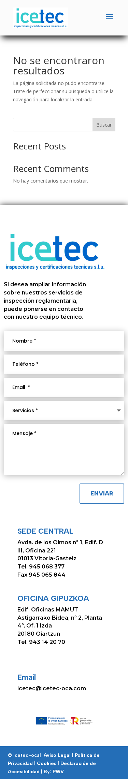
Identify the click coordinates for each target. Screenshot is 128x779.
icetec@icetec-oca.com (51, 688)
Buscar (104, 124)
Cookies (46, 763)
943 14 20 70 (46, 642)
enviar (101, 493)
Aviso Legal (58, 755)
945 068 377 (47, 566)
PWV (58, 772)
